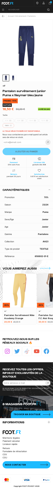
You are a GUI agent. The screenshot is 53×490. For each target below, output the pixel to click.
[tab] (26, 190)
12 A (43, 121)
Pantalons (32, 16)
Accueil (11, 16)
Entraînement (20, 16)
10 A (31, 121)
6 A (6, 121)
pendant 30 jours (14, 176)
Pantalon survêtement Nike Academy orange (19, 317)
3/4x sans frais (14, 165)
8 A (18, 121)
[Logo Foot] (13, 3)
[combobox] (29, 10)
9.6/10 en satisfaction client (39, 177)
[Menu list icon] (3, 9)
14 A (7, 125)
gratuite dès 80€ (39, 165)
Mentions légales (11, 438)
